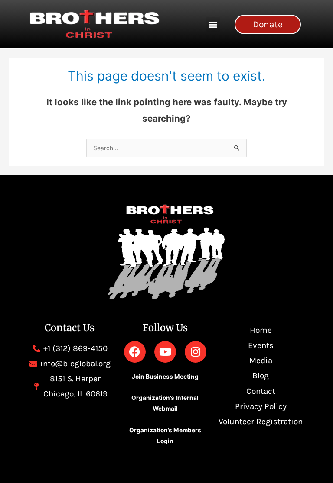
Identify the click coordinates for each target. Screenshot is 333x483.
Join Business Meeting (165, 376)
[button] (213, 24)
